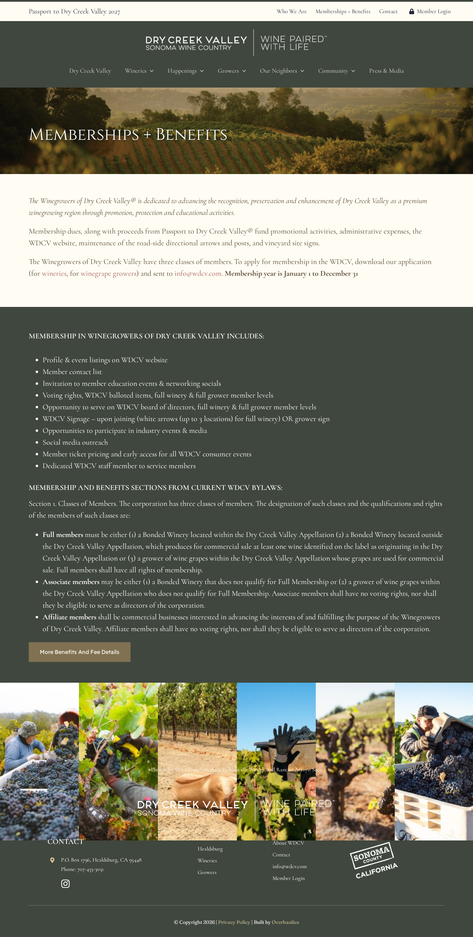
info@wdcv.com (198, 273)
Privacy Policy (234, 922)
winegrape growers (108, 273)
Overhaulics (285, 922)
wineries (54, 273)
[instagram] (65, 884)
